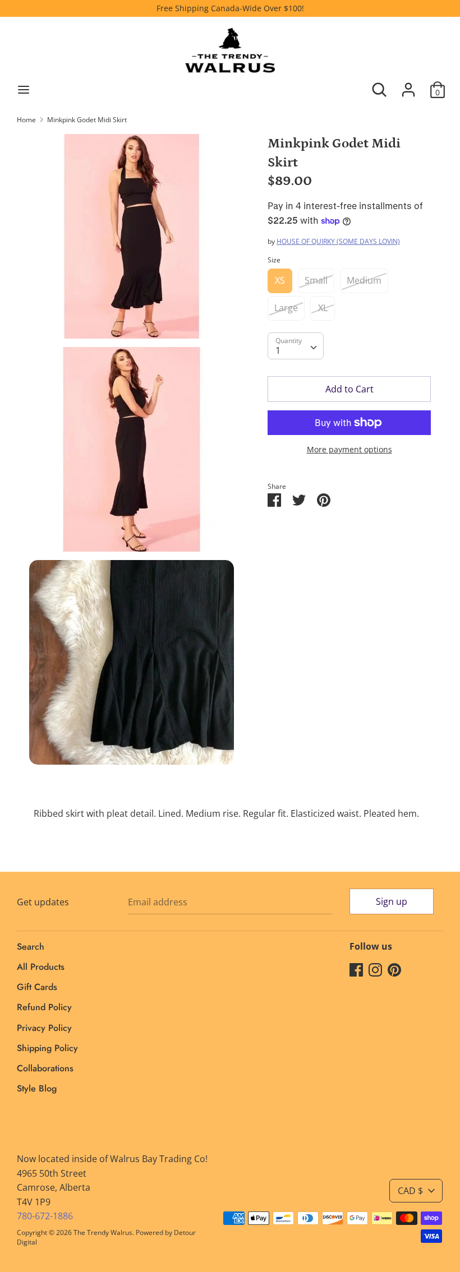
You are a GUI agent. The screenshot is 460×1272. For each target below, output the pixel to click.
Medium (364, 280)
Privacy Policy (44, 1027)
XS (280, 280)
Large (286, 308)
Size (274, 260)
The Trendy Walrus (102, 1232)
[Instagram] (375, 969)
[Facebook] (356, 969)
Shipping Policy (47, 1048)
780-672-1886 (45, 1216)
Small (316, 280)
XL (323, 308)
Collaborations (45, 1068)
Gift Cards (37, 986)
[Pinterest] (394, 969)
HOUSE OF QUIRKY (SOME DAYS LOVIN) (338, 241)
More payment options (349, 449)
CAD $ (410, 1191)
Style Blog (37, 1088)
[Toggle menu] (23, 89)
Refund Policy (44, 1007)
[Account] (408, 85)
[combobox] (296, 345)
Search (30, 946)
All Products (41, 966)
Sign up (391, 901)
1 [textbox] (277, 350)
